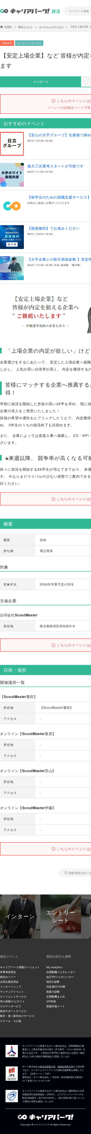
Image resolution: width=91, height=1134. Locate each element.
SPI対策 (51, 1001)
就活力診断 (53, 981)
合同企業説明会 (9, 981)
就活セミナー (8, 977)
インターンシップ (10, 986)
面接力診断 (53, 991)
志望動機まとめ (55, 996)
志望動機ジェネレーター (61, 972)
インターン (20, 916)
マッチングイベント (12, 991)
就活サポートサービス (13, 1011)
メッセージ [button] (40, 81)
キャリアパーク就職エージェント (20, 967)
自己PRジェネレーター (60, 977)
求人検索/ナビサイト (12, 1001)
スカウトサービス (10, 1006)
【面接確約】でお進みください (53, 228)
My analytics (54, 967)
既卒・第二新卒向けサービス (17, 1016)
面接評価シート (55, 1006)
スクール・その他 (10, 1021)
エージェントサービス (13, 996)
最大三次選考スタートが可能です (55, 165)
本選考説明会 (8, 972)
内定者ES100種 (55, 986)
